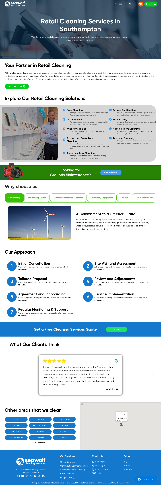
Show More (22, 270)
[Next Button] (152, 374)
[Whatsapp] (18, 475)
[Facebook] (35, 475)
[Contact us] (140, 4)
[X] (39, 475)
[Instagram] (26, 475)
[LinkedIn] (43, 475)
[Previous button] (8, 374)
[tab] (14, 197)
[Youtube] (22, 475)
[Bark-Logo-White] (30, 475)
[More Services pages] (123, 3)
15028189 (74, 483)
